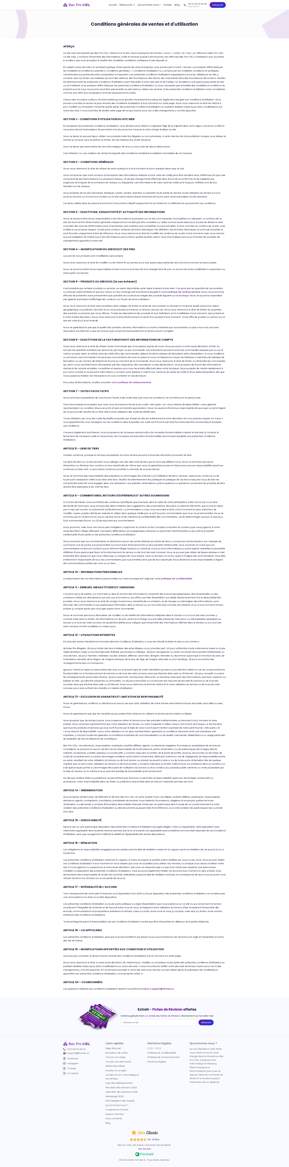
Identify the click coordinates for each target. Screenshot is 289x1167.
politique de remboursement (184, 292)
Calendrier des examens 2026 (121, 1092)
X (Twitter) (72, 1073)
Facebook (72, 1058)
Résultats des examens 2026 (121, 1087)
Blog (108, 1123)
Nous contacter (114, 1118)
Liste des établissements (119, 1083)
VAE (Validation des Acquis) (119, 1100)
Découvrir (217, 5)
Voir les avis (144, 1148)
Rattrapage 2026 (114, 1096)
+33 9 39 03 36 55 (76, 1049)
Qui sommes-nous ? (116, 1105)
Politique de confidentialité (161, 1052)
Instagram (72, 1063)
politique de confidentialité (176, 578)
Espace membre (114, 1114)
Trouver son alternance (118, 1061)
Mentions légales (156, 1061)
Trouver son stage (115, 1057)
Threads (71, 1068)
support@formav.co (162, 988)
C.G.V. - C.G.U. (154, 1048)
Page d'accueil (113, 1048)
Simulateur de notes (116, 1052)
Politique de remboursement (163, 1057)
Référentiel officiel (115, 1066)
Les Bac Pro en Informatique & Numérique (122, 1077)
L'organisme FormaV (116, 1109)
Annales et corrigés (116, 1070)
